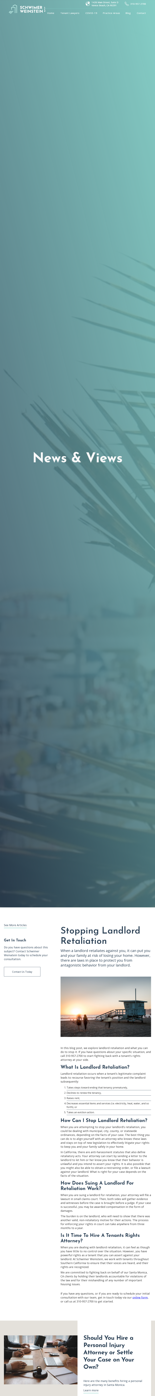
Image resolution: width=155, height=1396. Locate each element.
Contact (141, 13)
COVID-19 (91, 13)
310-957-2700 (138, 3)
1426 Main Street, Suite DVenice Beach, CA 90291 (105, 4)
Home (50, 13)
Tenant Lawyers (69, 13)
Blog (128, 13)
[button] (111, 13)
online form (140, 1297)
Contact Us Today (22, 971)
